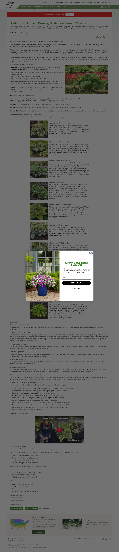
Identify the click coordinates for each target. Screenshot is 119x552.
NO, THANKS (76, 288)
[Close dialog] (91, 253)
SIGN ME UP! (76, 283)
